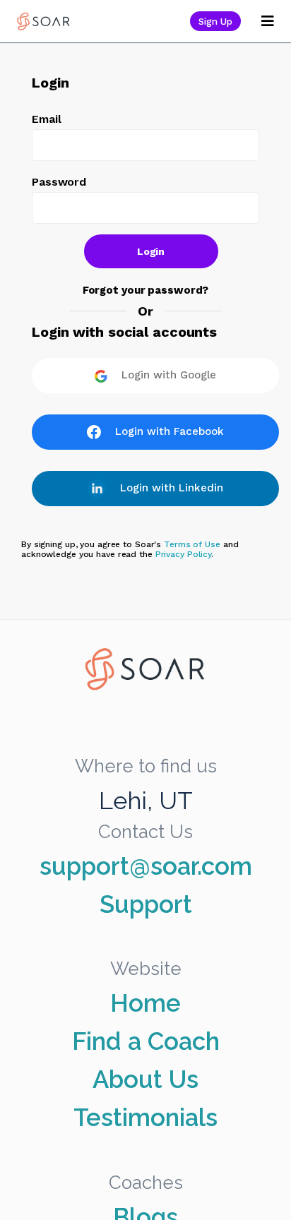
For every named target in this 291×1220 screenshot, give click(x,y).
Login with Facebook (169, 431)
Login (151, 251)
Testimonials (145, 1118)
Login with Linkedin (171, 488)
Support (146, 904)
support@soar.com (146, 866)
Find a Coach (146, 1041)
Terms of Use (192, 544)
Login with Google (168, 375)
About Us (145, 1079)
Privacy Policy (183, 554)
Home (145, 1003)
